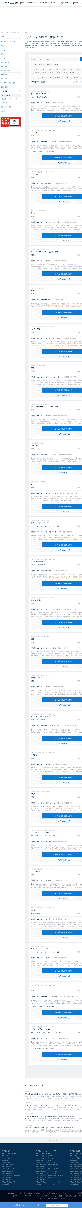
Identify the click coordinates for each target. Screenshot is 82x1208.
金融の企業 (5, 1156)
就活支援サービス (64, 3)
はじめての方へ (12, 1193)
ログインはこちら (63, 121)
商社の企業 (5, 1160)
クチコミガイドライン (43, 1196)
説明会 (56, 64)
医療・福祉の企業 (7, 1177)
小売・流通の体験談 (75, 1179)
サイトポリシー (15, 1196)
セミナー (67, 78)
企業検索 (22, 3)
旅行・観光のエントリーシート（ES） (46, 1173)
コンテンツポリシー (28, 1196)
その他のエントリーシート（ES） (45, 1184)
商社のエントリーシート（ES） (44, 1160)
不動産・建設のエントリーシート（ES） (47, 1171)
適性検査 (75, 3)
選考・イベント (31, 2)
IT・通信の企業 (6, 1162)
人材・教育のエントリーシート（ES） (46, 1166)
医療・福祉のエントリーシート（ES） (46, 1177)
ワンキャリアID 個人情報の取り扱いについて (52, 1198)
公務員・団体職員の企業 (8, 1182)
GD (50, 78)
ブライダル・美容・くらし (9, 83)
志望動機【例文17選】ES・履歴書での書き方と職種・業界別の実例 (49, 1116)
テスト (43, 78)
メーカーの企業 (6, 1158)
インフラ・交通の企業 (8, 1169)
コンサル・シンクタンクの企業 (10, 1153)
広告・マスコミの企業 (8, 1164)
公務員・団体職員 (6, 107)
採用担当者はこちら (70, 1196)
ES (36, 78)
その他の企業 (5, 1184)
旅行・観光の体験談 (75, 1173)
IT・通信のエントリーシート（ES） (45, 1162)
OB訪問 (76, 78)
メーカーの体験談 (75, 1158)
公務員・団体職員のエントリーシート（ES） (48, 1182)
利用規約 (37, 1193)
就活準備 (53, 2)
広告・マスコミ (5, 62)
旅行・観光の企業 (7, 1173)
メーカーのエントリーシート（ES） (46, 1158)
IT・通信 (3, 58)
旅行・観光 (4, 79)
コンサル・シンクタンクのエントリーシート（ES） (50, 1153)
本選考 (49, 64)
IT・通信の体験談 (74, 1162)
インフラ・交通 (5, 70)
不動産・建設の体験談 (76, 1171)
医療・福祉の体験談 (75, 1177)
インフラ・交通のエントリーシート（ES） (47, 1169)
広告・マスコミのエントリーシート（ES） (47, 1164)
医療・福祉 (4, 87)
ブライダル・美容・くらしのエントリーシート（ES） (50, 1175)
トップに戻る (51, 1140)
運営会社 (22, 1193)
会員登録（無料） (57, 1205)
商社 (2, 54)
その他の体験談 (74, 1184)
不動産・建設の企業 (7, 1171)
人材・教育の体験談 (75, 1166)
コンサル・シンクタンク (8, 42)
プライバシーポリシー (68, 1193)
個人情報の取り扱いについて (50, 1193)
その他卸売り (5, 102)
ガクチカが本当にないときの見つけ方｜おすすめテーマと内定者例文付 (50, 1105)
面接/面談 (57, 78)
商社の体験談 (73, 1160)
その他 (72, 72)
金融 (2, 46)
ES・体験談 (43, 2)
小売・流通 (4, 91)
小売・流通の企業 (7, 1179)
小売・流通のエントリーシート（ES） (46, 1179)
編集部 (30, 1193)
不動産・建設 (5, 74)
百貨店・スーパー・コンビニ (10, 99)
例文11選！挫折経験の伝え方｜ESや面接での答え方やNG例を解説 (49, 1127)
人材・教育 (4, 66)
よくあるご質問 (57, 1196)
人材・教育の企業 (7, 1166)
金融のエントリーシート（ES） (44, 1156)
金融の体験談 (73, 1156)
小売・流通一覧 (6, 95)
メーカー (3, 50)
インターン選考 (39, 64)
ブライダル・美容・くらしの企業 (11, 1175)
